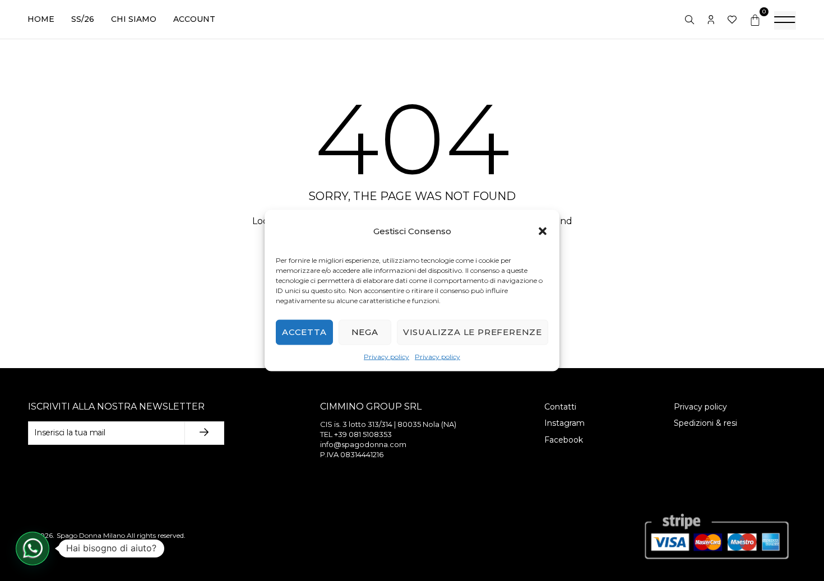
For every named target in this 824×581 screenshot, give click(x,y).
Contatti (560, 407)
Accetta (304, 332)
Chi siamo (133, 19)
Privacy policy (386, 356)
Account (194, 19)
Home (40, 19)
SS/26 (82, 19)
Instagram (564, 423)
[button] (542, 230)
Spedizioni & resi (705, 423)
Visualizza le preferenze (472, 332)
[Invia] (204, 433)
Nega (364, 332)
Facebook (563, 440)
